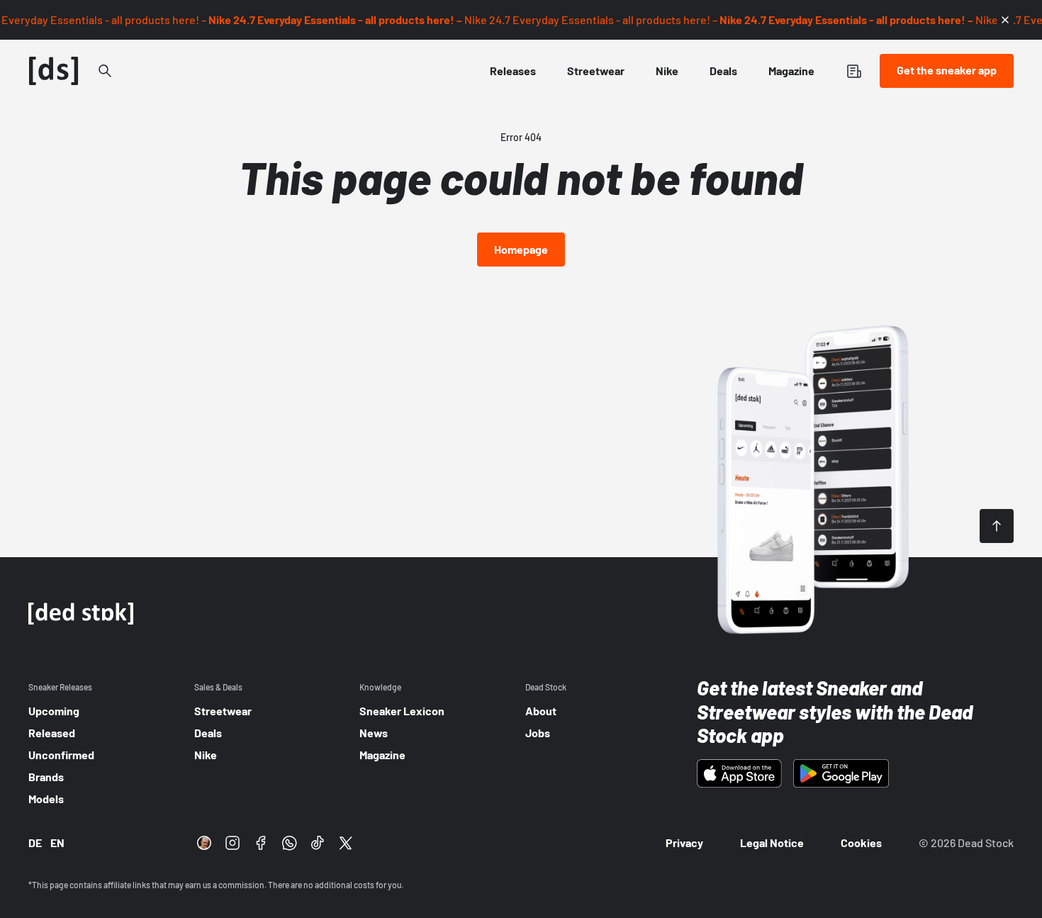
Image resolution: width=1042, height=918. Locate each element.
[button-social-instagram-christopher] (204, 842)
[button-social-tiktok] (317, 842)
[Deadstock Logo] (53, 71)
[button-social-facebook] (260, 842)
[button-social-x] (345, 842)
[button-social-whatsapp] (289, 842)
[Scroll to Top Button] (997, 526)
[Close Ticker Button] (1005, 19)
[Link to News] (104, 70)
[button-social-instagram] (232, 842)
